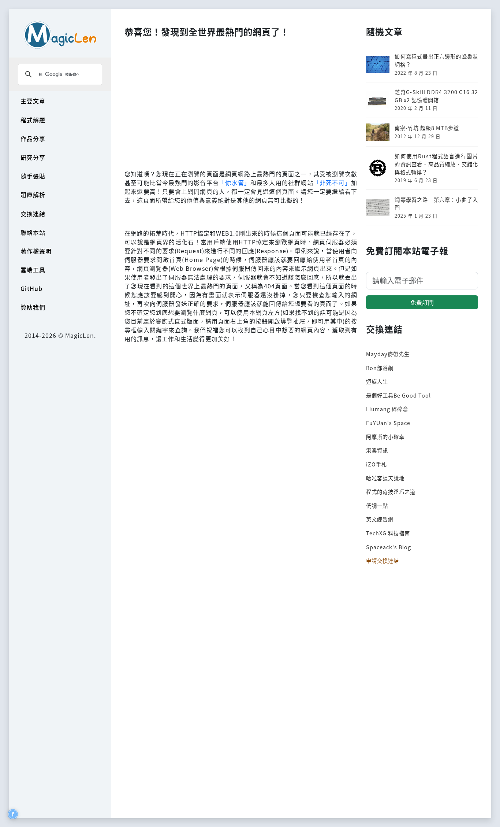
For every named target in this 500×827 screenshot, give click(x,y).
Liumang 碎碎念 (387, 409)
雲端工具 (32, 269)
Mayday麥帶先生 (388, 354)
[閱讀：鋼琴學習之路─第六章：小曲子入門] (377, 206)
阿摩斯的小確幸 (385, 436)
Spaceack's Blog (388, 547)
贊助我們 (32, 307)
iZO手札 (376, 464)
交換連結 (32, 213)
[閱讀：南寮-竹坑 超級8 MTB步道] (377, 131)
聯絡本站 (32, 232)
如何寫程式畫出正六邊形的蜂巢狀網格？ (436, 60)
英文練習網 (379, 519)
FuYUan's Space (388, 423)
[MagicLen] (60, 35)
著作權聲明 (36, 251)
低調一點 (377, 505)
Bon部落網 (379, 368)
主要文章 (32, 100)
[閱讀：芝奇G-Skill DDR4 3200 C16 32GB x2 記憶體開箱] (377, 99)
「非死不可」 (332, 182)
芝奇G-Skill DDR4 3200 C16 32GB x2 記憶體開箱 (436, 96)
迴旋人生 (377, 381)
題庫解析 (32, 194)
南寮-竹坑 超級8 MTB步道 (427, 128)
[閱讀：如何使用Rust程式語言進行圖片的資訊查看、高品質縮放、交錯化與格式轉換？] (377, 167)
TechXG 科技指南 (388, 533)
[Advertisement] (240, 101)
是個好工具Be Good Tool (398, 395)
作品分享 (32, 138)
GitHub (31, 288)
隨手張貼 (32, 175)
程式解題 (32, 119)
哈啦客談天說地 (385, 478)
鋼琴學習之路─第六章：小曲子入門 (436, 203)
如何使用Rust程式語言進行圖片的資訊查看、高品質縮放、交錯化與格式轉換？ (436, 164)
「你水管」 (234, 182)
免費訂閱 (422, 302)
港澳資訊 (377, 450)
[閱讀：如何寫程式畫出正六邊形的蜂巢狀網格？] (377, 63)
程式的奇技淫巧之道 (390, 491)
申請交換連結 (382, 560)
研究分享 (32, 157)
